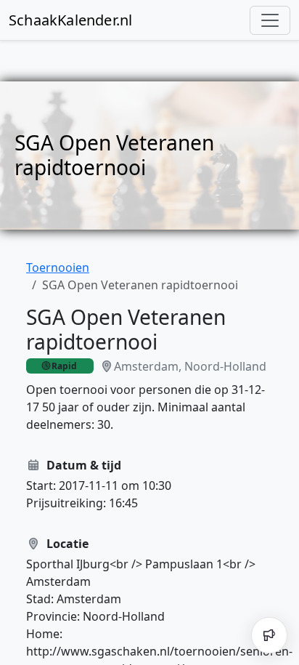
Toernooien (57, 267)
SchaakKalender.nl (70, 20)
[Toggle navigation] (270, 20)
